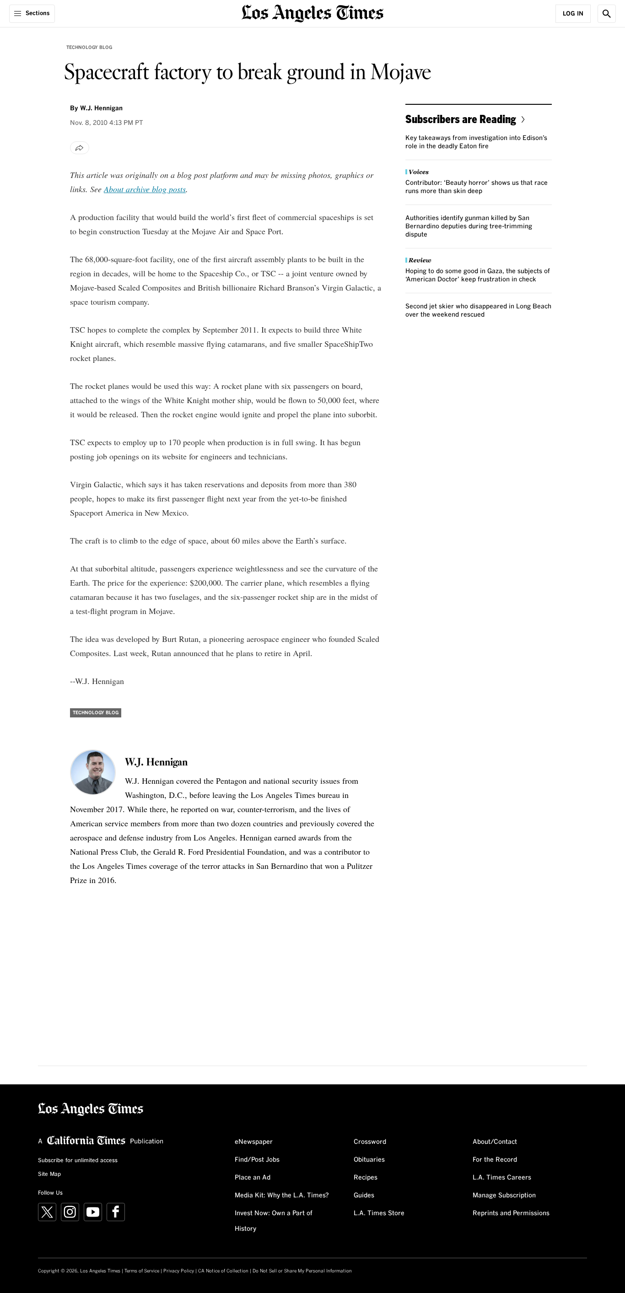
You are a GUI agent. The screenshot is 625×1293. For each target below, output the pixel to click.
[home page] (312, 12)
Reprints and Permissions (511, 1213)
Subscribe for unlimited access (78, 1161)
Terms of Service (141, 1271)
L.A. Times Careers (502, 1177)
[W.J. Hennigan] (93, 772)
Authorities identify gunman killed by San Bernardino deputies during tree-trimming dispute (468, 226)
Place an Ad (252, 1177)
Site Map (49, 1174)
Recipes (365, 1177)
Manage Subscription (504, 1195)
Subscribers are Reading (460, 118)
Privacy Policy (178, 1271)
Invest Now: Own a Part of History (273, 1221)
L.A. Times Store (379, 1213)
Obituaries (369, 1160)
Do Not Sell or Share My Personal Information (302, 1271)
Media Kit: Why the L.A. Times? (282, 1195)
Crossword (370, 1142)
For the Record (495, 1160)
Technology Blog (89, 47)
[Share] (79, 147)
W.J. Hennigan (101, 108)
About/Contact (495, 1142)
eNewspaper (254, 1142)
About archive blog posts (145, 188)
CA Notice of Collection (223, 1271)
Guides (364, 1195)
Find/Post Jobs (257, 1160)
